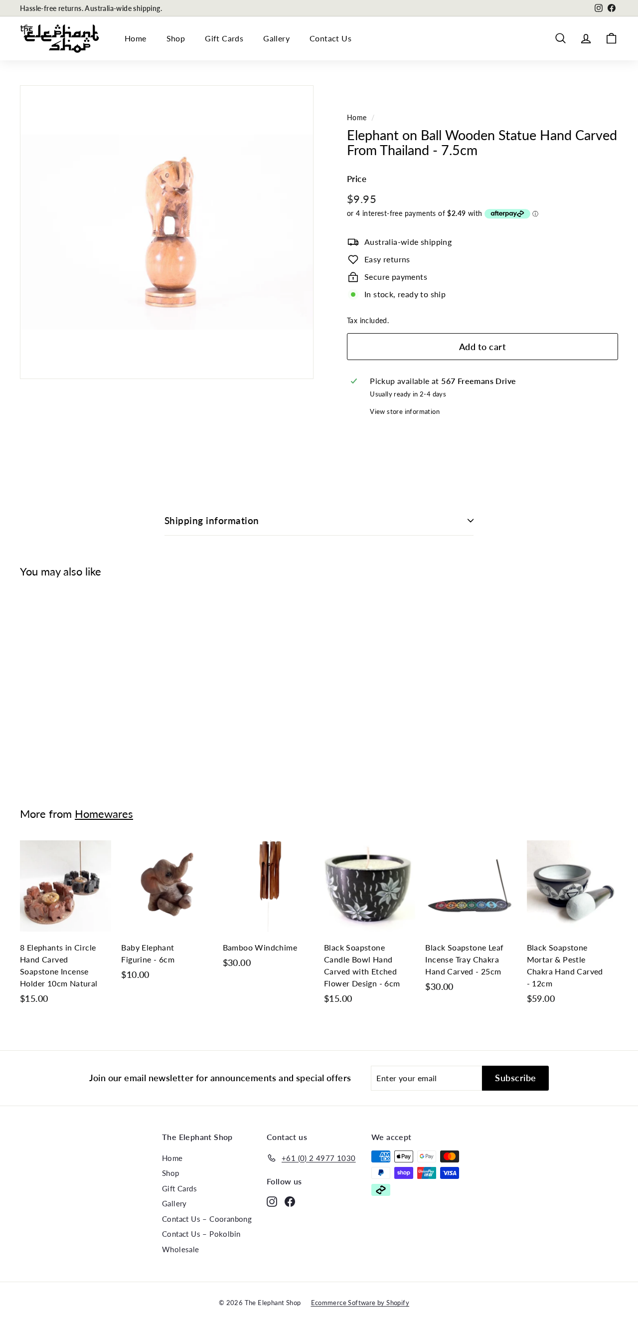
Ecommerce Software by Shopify (360, 1303)
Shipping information (211, 520)
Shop (175, 38)
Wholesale (180, 1249)
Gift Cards (224, 38)
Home (136, 38)
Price (356, 179)
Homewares (104, 813)
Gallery (276, 38)
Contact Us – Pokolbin (201, 1233)
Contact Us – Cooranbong (207, 1218)
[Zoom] (166, 232)
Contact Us (330, 38)
